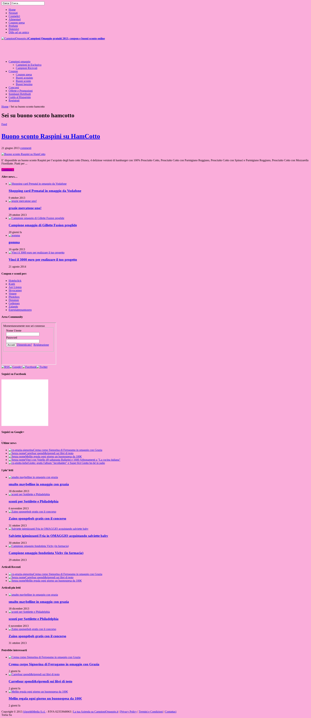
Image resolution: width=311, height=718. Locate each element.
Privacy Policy (128, 711)
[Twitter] (42, 366)
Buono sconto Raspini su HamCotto (50, 136)
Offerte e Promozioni (21, 90)
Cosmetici (14, 16)
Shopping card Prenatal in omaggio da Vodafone (45, 191)
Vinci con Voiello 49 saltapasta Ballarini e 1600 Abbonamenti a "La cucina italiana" (72, 459)
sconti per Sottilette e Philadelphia (33, 501)
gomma (14, 242)
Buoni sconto (23, 81)
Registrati (14, 100)
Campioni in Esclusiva (28, 64)
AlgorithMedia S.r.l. (34, 711)
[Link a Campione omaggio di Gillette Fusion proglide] (36, 218)
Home (12, 9)
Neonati (13, 12)
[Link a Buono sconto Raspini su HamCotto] (23, 154)
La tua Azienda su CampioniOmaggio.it (95, 711)
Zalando (13, 306)
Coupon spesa (17, 22)
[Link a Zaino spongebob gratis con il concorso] (32, 511)
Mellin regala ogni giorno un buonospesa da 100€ (53, 456)
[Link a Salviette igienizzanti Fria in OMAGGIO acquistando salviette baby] (48, 528)
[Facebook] (29, 366)
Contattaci (170, 711)
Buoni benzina (24, 84)
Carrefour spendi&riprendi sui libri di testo (49, 453)
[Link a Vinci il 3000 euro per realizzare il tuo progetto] (36, 252)
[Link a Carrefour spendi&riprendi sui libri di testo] (34, 674)
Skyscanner (15, 290)
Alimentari (15, 19)
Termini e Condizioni (151, 711)
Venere (13, 293)
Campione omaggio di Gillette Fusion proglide (43, 225)
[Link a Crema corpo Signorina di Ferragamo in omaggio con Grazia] (44, 657)
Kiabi (12, 283)
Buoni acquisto (24, 77)
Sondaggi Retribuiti (20, 93)
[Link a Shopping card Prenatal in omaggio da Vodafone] (38, 183)
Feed (4, 124)
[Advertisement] (66, 48)
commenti (25, 148)
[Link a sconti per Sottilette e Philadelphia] (29, 494)
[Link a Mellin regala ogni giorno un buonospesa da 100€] (38, 691)
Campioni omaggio (19, 61)
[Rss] (5, 366)
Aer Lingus (15, 287)
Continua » (7, 169)
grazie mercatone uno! (25, 208)
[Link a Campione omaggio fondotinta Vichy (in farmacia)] (39, 546)
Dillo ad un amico (19, 32)
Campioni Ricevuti (26, 68)
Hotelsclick (15, 280)
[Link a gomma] (14, 235)
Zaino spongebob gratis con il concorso (37, 518)
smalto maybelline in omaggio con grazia (39, 484)
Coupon (13, 71)
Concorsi (14, 87)
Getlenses (14, 303)
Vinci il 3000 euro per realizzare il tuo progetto (43, 259)
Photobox (14, 296)
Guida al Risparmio (20, 97)
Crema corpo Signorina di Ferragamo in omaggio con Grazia (67, 450)
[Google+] (16, 366)
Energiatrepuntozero (20, 309)
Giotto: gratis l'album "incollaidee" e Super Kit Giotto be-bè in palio (66, 462)
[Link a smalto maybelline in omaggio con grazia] (33, 477)
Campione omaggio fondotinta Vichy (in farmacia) (46, 553)
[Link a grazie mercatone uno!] (23, 201)
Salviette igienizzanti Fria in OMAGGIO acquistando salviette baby (58, 536)
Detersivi (14, 29)
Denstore (14, 300)
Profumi (13, 25)
